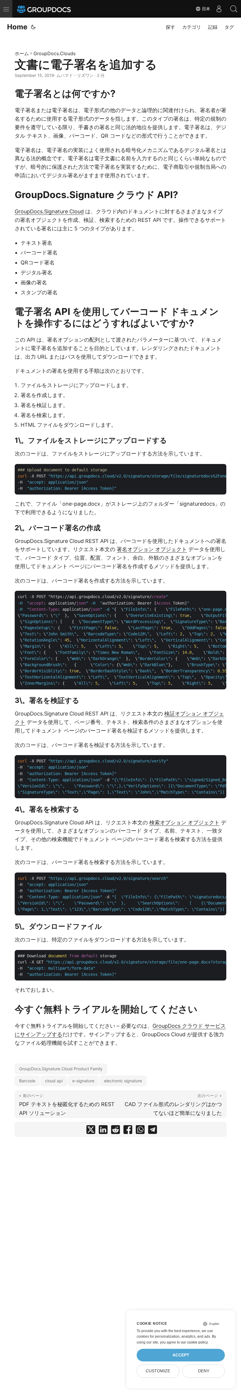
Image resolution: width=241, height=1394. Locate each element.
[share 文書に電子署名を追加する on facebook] (127, 1131)
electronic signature (123, 1080)
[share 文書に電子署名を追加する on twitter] (90, 1131)
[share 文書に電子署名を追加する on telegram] (152, 1131)
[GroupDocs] (52, 8)
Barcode (27, 1080)
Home (17, 27)
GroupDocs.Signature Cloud (49, 211)
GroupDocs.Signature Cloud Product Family (61, 1068)
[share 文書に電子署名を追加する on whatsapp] (140, 1131)
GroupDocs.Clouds (55, 53)
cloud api (54, 1080)
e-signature (83, 1080)
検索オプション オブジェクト (184, 822)
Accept (181, 1355)
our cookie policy (194, 1342)
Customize (158, 1371)
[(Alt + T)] (33, 27)
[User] (219, 9)
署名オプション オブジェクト (152, 549)
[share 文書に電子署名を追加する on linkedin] (103, 1131)
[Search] (233, 9)
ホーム (22, 53)
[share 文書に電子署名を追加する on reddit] (115, 1131)
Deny (203, 1371)
